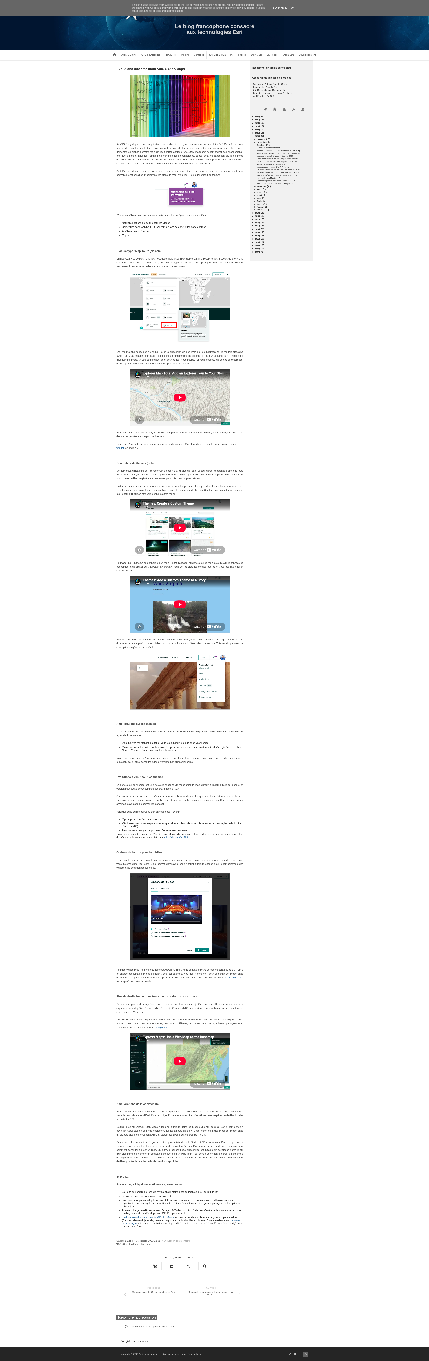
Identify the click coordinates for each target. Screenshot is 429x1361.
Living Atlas (160, 1027)
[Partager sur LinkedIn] (172, 1266)
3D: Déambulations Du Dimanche (269, 90)
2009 (257, 245)
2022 (257, 130)
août (259, 189)
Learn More (280, 8)
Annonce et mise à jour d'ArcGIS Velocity (273, 167)
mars (259, 204)
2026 (257, 117)
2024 (257, 123)
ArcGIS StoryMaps (129, 1244)
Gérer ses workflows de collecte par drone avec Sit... (278, 159)
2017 (257, 219)
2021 (257, 133)
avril (259, 201)
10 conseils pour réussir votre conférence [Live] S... (278, 181)
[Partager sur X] (188, 1266)
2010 (257, 242)
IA (231, 54)
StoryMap (146, 1244)
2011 (257, 239)
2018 (257, 216)
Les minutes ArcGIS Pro (265, 87)
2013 (257, 232)
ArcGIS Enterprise (150, 54)
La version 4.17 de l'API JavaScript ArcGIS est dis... (278, 161)
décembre (261, 139)
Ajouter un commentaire (177, 1240)
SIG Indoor (272, 54)
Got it (294, 8)
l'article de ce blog (233, 977)
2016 (257, 223)
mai (258, 198)
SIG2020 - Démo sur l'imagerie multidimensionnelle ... (278, 175)
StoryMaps (256, 54)
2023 (257, 126)
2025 (257, 120)
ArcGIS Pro (171, 54)
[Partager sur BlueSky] (155, 1266)
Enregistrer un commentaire (136, 1341)
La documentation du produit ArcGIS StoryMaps (148, 1217)
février (260, 207)
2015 (257, 226)
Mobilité (185, 54)
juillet (260, 192)
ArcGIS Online (129, 54)
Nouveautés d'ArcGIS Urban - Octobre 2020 (275, 156)
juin (259, 195)
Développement (307, 54)
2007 (257, 252)
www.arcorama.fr (153, 1354)
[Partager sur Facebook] (204, 1266)
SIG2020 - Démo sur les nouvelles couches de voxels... (279, 170)
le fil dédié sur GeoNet (176, 837)
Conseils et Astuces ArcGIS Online (270, 84)
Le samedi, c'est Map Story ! (268, 148)
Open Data (288, 54)
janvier (260, 210)
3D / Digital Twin (217, 54)
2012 (257, 236)
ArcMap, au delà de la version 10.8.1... (272, 164)
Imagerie (241, 54)
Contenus (199, 54)
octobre (261, 145)
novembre (261, 142)
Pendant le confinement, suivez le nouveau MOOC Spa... (280, 151)
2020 (257, 136)
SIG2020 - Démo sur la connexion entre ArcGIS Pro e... (279, 173)
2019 (257, 213)
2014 (257, 229)
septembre (262, 186)
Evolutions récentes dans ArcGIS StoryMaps (275, 184)
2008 (257, 249)
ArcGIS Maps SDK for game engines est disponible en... (279, 153)
